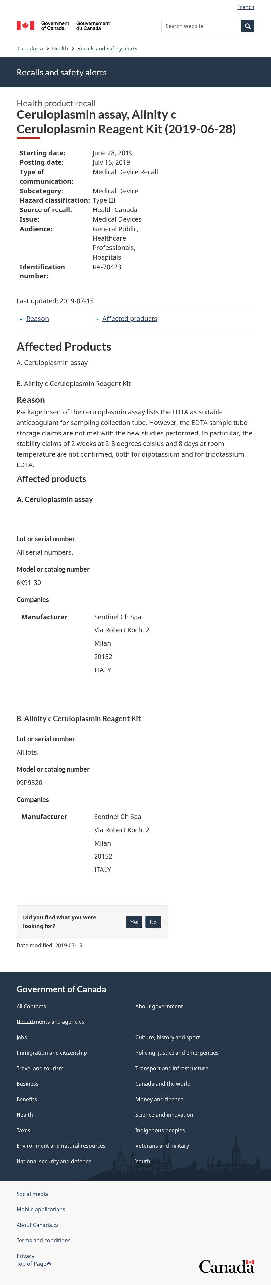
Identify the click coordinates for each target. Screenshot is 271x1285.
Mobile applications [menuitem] (41, 1209)
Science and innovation (164, 1114)
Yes (134, 922)
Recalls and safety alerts (107, 48)
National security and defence (54, 1161)
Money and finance (159, 1099)
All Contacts (31, 1006)
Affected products (129, 318)
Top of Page (31, 1263)
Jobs (22, 1037)
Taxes (23, 1130)
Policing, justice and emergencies (177, 1052)
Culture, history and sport (168, 1037)
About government (159, 1006)
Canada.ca (30, 48)
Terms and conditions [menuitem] (44, 1240)
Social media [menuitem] (32, 1194)
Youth (143, 1161)
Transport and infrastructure (172, 1068)
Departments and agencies (50, 1021)
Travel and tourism (40, 1068)
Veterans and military (162, 1145)
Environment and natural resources (61, 1145)
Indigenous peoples (160, 1130)
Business (28, 1083)
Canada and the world (163, 1083)
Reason (37, 318)
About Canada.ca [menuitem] (38, 1225)
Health (60, 48)
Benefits (27, 1099)
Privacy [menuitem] (25, 1256)
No (153, 922)
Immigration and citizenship (52, 1052)
